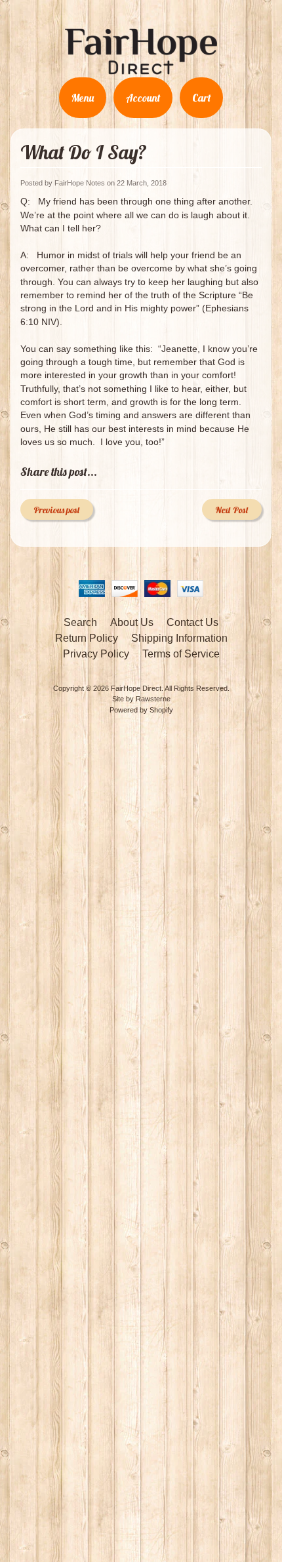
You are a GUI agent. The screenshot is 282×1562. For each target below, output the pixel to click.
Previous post (56, 509)
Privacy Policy (96, 653)
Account (143, 97)
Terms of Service (181, 653)
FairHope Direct (136, 688)
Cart (201, 97)
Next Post (232, 509)
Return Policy (86, 638)
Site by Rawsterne (141, 699)
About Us (131, 622)
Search (80, 622)
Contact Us (192, 622)
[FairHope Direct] (141, 68)
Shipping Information (179, 638)
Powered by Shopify (141, 710)
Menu (82, 97)
